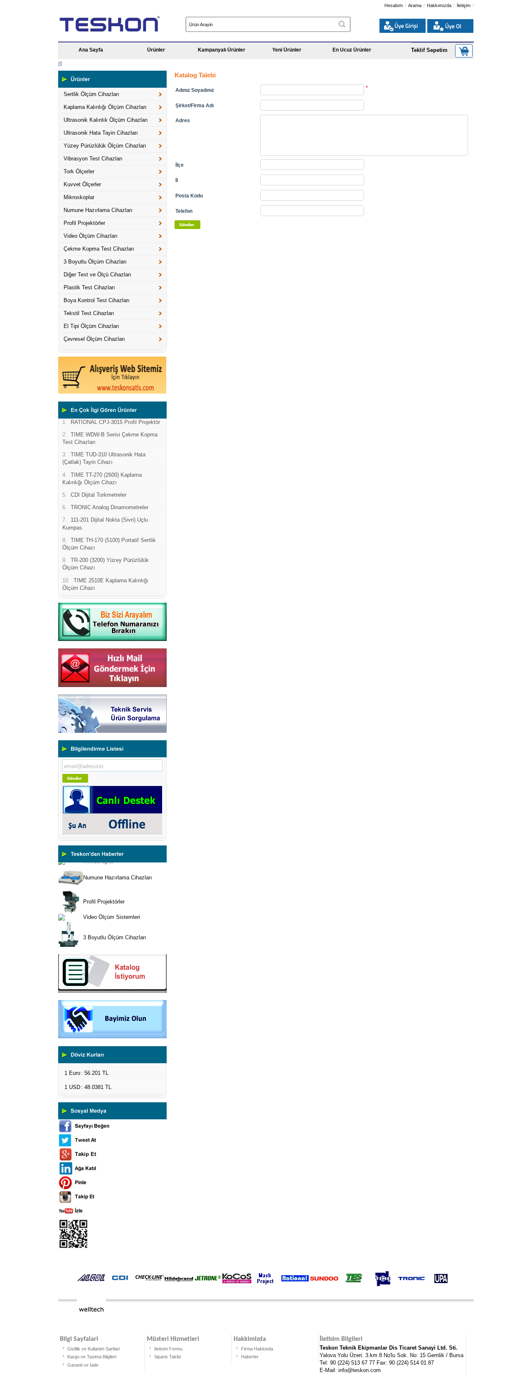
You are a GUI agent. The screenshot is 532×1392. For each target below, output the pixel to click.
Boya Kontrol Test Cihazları (97, 300)
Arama (414, 5)
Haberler (250, 1356)
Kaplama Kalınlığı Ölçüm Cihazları (105, 107)
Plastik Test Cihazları (89, 287)
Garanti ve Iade (83, 1364)
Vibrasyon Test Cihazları (93, 158)
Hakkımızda (439, 5)
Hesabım (393, 5)
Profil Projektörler (84, 223)
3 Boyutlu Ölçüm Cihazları (95, 262)
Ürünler (156, 50)
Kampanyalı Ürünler (221, 50)
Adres (182, 120)
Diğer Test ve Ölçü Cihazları (97, 274)
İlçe (179, 165)
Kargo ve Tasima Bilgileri (91, 1356)
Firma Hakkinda (257, 1348)
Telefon (183, 211)
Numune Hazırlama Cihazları (98, 210)
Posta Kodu (189, 196)
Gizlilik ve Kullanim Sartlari (93, 1348)
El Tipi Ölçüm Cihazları (91, 326)
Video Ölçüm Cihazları (91, 236)
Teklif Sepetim (429, 50)
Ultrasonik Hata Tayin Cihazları (101, 133)
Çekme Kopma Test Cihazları (99, 249)
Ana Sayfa (91, 50)
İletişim (463, 5)
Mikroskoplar (79, 197)
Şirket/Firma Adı (194, 105)
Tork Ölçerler (79, 171)
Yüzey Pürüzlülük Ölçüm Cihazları (105, 146)
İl (176, 180)
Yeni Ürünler (286, 50)
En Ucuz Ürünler (351, 50)
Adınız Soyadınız (194, 90)
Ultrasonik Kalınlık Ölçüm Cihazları (106, 120)
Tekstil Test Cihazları (89, 313)
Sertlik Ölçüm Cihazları (91, 94)
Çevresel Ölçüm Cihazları (94, 339)
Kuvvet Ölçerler (82, 184)
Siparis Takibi (167, 1356)
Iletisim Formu (168, 1348)
